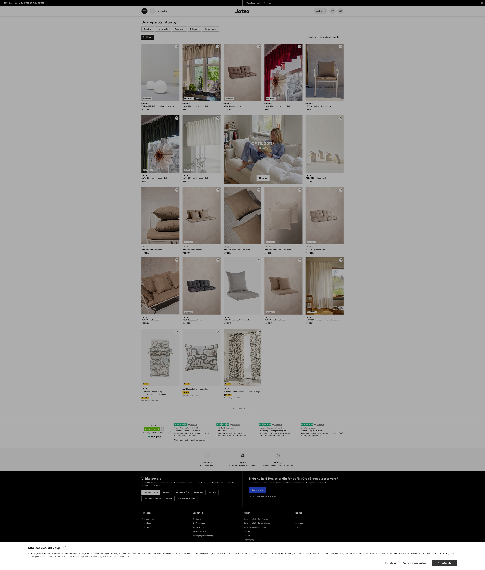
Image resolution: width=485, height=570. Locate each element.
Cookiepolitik (123, 556)
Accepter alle (444, 563)
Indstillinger (391, 563)
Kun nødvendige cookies (414, 563)
